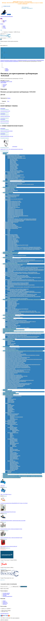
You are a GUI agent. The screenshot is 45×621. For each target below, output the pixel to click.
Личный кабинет (3, 16)
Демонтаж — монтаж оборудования (12, 347)
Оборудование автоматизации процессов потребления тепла (15, 263)
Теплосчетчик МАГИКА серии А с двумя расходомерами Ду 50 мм (11, 537)
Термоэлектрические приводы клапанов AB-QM (15, 385)
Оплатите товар (6, 594)
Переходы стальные (14, 449)
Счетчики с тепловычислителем (16, 416)
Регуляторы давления (9, 285)
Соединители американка (15, 466)
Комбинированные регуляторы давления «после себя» (16, 358)
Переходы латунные (14, 465)
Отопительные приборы (12, 427)
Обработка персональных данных (12, 53)
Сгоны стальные (13, 452)
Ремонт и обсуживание (7, 390)
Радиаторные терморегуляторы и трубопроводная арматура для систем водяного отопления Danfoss (24, 60)
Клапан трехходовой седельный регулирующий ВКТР (18, 276)
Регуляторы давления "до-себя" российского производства (17, 289)
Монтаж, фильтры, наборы (13, 235)
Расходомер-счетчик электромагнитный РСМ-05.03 (18, 215)
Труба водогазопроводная (15, 455)
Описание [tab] (5, 84)
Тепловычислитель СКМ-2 (10, 324)
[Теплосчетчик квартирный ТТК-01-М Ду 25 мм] (3, 510)
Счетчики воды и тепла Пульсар (9, 392)
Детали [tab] (4, 85)
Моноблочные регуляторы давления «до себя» (14, 362)
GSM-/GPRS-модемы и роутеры (11, 300)
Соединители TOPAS (14, 165)
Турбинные (12, 417)
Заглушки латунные (14, 461)
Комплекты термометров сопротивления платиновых (16, 320)
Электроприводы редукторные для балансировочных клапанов (18, 388)
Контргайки (12, 442)
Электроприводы (11, 411)
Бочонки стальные (13, 439)
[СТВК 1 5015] (3, 484)
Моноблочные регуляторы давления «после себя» (15, 363)
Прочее (11, 434)
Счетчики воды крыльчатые (10, 225)
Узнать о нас (5, 602)
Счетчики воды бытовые (10, 224)
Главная (2, 60)
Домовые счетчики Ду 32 (13, 206)
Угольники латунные (14, 468)
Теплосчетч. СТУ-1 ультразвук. (14, 237)
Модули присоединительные (13, 413)
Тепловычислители (11, 420)
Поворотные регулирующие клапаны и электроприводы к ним (17, 367)
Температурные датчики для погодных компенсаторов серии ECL (18, 383)
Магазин (4, 49)
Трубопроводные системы (10, 423)
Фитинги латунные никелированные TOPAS (17, 158)
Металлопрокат (13, 444)
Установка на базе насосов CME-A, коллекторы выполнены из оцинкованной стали (26, 260)
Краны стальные (11, 402)
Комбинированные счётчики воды (12, 195)
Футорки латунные (14, 469)
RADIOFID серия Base (9, 188)
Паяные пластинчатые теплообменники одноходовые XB (16, 365)
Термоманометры (11, 409)
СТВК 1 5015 (2, 485)
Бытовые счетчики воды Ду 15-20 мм (12, 316)
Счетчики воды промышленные (11, 228)
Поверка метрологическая (10, 348)
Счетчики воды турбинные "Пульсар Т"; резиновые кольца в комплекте (22, 218)
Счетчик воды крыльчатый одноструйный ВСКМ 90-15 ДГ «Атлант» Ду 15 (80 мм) (13, 503)
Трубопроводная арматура (8, 394)
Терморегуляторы (8, 251)
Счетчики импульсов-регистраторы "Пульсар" (14, 314)
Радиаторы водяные (14, 429)
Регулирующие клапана (10, 421)
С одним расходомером (12, 186)
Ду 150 (9, 229)
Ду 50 (9, 231)
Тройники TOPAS (13, 166)
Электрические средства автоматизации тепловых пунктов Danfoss (21, 284)
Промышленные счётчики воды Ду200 (15, 214)
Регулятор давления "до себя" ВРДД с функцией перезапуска (22, 291)
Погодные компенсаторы (10, 368)
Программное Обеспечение (8, 330)
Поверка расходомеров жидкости (9, 328)
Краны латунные (11, 401)
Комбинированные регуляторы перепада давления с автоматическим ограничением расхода (23, 359)
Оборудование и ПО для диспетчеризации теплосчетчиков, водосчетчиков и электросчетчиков (22, 299)
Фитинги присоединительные (11, 387)
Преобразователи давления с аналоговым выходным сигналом (17, 369)
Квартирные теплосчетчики (10, 319)
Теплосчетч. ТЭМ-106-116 (13, 239)
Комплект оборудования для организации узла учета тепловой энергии (19, 184)
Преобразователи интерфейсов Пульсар (13, 313)
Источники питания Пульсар (13, 309)
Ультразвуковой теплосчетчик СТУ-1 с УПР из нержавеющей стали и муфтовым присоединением (22, 475)
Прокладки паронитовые (15, 450)
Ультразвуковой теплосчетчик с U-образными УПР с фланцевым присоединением (24, 247)
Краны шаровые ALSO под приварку (12, 175)
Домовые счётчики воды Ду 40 (14, 204)
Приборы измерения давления (14, 194)
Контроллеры (10, 406)
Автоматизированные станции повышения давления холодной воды (21, 259)
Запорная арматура (9, 340)
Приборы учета (8, 412)
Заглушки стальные (14, 440)
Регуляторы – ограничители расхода (12, 379)
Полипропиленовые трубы (13, 432)
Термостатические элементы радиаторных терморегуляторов (17, 384)
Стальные (14, 431)
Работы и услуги (6, 346)
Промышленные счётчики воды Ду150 (15, 213)
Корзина (11, 16)
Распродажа (5, 389)
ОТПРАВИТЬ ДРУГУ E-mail (6, 81)
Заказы (6, 58)
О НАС (4, 48)
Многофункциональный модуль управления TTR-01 (18, 283)
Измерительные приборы (8, 192)
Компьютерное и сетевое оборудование (11, 252)
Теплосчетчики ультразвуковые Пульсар (11, 393)
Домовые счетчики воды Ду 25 (14, 203)
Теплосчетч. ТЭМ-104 (12, 238)
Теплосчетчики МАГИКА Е (13, 241)
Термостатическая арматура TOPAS (15, 180)
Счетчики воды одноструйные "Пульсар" (13, 227)
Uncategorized (5, 152)
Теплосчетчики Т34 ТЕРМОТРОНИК (12, 325)
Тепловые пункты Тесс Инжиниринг (15, 183)
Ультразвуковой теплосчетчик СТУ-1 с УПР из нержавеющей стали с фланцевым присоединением (22, 476)
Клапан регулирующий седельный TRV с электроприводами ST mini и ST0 (23, 268)
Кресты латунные (13, 464)
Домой (4, 600)
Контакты (5, 604)
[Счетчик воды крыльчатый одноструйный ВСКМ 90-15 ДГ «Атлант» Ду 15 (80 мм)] (3, 501)
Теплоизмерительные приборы (11, 234)
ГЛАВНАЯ (5, 47)
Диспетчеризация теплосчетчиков (9, 187)
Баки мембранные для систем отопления (13, 395)
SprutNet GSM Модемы (12, 305)
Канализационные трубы (13, 424)
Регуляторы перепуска (9, 373)
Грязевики (10, 471)
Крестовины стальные (14, 443)
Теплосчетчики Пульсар (12, 243)
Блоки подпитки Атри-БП (4, 121)
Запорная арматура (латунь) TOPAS (12, 154)
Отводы (11, 448)
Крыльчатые (12, 415)
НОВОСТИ (5, 54)
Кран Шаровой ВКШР (14, 345)
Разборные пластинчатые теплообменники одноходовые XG (17, 371)
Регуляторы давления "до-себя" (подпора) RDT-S (17, 293)
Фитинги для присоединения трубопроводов (9, 61)
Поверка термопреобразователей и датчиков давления (13, 329)
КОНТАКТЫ (5, 55)
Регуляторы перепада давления (11, 372)
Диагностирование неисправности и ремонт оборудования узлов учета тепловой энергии (23, 334)
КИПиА (6, 403)
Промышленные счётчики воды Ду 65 (15, 210)
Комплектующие (11, 405)
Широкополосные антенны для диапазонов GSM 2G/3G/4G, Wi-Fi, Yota (22, 311)
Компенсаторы (10, 400)
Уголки (13, 445)
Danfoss (8, 98)
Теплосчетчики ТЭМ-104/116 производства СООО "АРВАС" (17, 327)
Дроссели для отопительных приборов (13, 352)
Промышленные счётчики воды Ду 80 (15, 211)
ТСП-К (9, 197)
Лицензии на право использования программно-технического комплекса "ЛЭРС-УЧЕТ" (23, 312)
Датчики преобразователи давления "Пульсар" (17, 255)
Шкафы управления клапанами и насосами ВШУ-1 (18, 298)
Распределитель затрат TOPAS (14, 172)
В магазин (5, 601)
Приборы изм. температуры (10, 196)
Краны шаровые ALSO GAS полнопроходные (14, 174)
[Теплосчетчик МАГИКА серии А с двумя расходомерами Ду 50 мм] (3, 536)
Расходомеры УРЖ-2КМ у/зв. (13, 216)
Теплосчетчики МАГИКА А (13, 240)
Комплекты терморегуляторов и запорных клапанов (15, 361)
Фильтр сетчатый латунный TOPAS (15, 156)
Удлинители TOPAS (14, 168)
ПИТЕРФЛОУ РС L (11, 208)
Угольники (12, 437)
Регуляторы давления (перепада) (11, 221)
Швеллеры (14, 446)
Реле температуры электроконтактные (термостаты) (15, 381)
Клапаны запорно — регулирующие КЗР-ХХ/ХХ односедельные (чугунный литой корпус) (26, 269)
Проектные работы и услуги (11, 338)
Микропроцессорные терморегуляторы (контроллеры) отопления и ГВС (19, 279)
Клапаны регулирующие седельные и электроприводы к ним (17, 357)
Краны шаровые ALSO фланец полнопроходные (15, 176)
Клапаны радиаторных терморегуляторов (13, 356)
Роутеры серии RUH (9, 191)
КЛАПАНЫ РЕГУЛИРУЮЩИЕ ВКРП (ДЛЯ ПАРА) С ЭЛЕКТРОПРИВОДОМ (21, 272)
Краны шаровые (11, 344)
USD (4, 26)
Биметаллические (15, 430)
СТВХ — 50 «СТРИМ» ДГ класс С (5, 494)
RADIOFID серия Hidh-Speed (13, 303)
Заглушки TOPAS (13, 159)
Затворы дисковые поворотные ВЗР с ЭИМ (14, 264)
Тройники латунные (14, 467)
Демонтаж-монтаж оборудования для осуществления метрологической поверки (23, 336)
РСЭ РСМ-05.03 (11, 217)
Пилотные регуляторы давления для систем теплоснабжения (17, 366)
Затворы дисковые (11, 341)
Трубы (11, 425)
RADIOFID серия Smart (10, 189)
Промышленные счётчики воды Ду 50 (15, 209)
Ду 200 (9, 230)
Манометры (10, 407)
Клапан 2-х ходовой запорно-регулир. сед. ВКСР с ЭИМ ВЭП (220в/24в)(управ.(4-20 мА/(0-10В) (24, 267)
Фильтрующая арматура (10, 470)
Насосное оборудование (7, 257)
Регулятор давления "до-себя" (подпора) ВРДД (17, 290)
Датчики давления (9, 254)
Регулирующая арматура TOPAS (11, 177)
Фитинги (12, 426)
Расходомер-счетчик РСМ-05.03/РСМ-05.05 (13, 317)
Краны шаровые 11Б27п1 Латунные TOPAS (16, 155)
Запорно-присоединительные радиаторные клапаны (15, 353)
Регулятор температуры (12, 422)
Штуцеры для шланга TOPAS (16, 170)
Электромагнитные (14, 418)
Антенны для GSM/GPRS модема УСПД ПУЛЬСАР (18, 308)
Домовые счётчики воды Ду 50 (14, 205)
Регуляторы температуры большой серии (13, 374)
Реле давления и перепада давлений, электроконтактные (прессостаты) (19, 380)
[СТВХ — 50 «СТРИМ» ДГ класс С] (3, 492)
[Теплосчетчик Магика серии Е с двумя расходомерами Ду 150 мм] (3, 527)
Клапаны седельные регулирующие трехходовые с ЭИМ (16, 275)
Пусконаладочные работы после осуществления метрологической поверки (22, 337)
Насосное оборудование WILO (11, 262)
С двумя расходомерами (12, 185)
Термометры (10, 410)
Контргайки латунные (14, 462)
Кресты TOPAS (13, 161)
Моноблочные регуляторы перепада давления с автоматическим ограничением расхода (22, 364)
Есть (8, 101)
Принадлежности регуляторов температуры (14, 198)
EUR (4, 25)
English (5, 20)
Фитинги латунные (11, 460)
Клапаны (9, 342)
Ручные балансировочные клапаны (12, 382)
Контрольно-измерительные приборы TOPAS (14, 171)
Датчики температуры (9, 256)
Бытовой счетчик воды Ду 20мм (14, 200)
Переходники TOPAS (14, 164)
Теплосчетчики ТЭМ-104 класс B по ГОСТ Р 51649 (18, 245)
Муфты (11, 433)
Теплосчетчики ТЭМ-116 (13, 246)
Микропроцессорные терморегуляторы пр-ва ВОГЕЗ (18, 282)
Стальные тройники (14, 453)
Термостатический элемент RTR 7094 (6, 136)
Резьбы (11, 451)
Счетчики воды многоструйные (11, 226)
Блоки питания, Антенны (10, 307)
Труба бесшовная (13, 454)
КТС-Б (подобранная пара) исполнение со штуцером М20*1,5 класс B (22, 321)
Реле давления (10, 408)
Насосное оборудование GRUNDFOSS (13, 258)
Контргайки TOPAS (14, 160)
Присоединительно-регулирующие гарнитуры (14, 370)
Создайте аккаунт (6, 593)
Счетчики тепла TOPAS (12, 173)
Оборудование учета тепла (8, 318)
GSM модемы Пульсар (12, 301)
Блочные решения (6, 181)
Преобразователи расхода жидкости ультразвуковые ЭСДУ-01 (17, 322)
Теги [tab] (4, 86)
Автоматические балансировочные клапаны (14, 351)
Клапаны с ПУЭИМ (12, 343)
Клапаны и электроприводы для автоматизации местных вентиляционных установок (22, 355)
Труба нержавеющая (14, 456)
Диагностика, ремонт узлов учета (12, 391)
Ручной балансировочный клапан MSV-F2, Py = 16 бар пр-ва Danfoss (21, 295)
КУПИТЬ (9, 14)
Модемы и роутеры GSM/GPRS (11, 190)
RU (4, 21)
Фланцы (11, 459)
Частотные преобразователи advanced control (12, 477)
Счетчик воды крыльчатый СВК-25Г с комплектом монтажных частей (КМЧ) (12, 520)
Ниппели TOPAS (13, 163)
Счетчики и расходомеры (13, 414)
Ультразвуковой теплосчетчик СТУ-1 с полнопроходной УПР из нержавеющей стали (25, 248)
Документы (5, 50)
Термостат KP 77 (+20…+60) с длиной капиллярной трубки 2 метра (11, 149)
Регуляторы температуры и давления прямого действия (16, 375)
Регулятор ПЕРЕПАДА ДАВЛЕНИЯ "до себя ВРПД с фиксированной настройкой (24, 292)
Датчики (7, 193)
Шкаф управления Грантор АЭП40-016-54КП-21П (8, 546)
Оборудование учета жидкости (14, 207)
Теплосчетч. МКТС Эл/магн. (13, 236)
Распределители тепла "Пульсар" (11, 323)
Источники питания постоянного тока (13, 265)
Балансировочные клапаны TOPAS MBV (16, 178)
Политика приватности (7, 596)
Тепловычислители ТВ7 (12, 326)
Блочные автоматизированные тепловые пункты (15, 182)
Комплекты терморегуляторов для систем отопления (15, 360)
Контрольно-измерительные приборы (10, 253)
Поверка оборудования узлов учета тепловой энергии (16, 335)
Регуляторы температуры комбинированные (14, 377)
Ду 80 (9, 233)
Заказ (8, 16)
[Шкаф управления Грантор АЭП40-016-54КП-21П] (3, 544)
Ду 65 (9, 232)
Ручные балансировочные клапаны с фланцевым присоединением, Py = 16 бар (21, 294)
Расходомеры (7, 199)
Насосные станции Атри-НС (5, 116)
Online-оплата (8, 52)
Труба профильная (13, 457)
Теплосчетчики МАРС (12, 242)
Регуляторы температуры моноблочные (13, 378)
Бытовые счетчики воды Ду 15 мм (14, 202)
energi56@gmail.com (4, 613)
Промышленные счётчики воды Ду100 (15, 212)
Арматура (5, 153)
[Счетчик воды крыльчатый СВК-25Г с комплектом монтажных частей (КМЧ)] (3, 518)
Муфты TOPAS (13, 162)
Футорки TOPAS (13, 169)
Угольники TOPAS (13, 167)
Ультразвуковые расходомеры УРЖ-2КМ (16, 220)
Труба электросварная (14, 458)
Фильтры (9, 472)
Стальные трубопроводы (12, 438)
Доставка (5, 595)
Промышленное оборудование (9, 339)
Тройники (12, 435)
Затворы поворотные (12, 399)
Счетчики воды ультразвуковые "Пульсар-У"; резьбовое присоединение (22, 219)
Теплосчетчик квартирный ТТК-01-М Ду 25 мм (8, 511)
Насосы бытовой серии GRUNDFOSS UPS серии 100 (18, 261)
